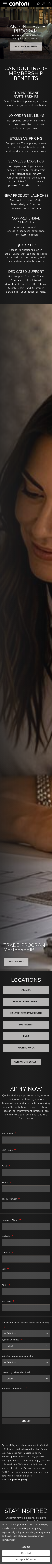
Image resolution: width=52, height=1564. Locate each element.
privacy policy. (20, 1479)
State (4, 1285)
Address (6, 1252)
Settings (26, 1546)
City (4, 1269)
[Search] (38, 4)
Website (6, 1236)
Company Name (10, 1220)
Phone (5, 1182)
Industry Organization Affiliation (18, 1356)
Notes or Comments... (13, 1388)
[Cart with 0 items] (49, 4)
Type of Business (10, 1339)
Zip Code (6, 1301)
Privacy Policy (8, 1539)
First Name (7, 1133)
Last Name (7, 1150)
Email (4, 1166)
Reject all (26, 1553)
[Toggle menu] (5, 3)
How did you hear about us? (16, 1372)
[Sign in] (44, 4)
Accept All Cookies (26, 1559)
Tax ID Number (9, 1199)
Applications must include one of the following (25, 1322)
